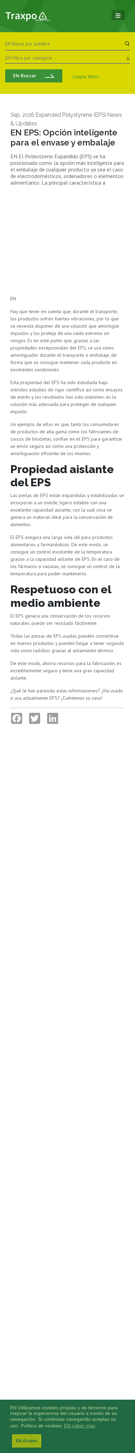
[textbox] (67, 57)
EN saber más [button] (79, 1425)
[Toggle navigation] (118, 15)
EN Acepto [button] (26, 1440)
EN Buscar (24, 75)
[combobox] (67, 57)
